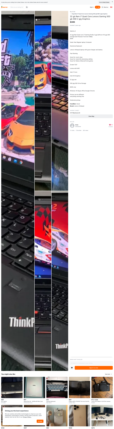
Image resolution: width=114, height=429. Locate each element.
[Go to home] (4, 7)
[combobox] (18, 7)
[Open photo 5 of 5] (60, 281)
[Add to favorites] (72, 368)
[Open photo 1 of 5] (17, 191)
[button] (108, 374)
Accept (40, 421)
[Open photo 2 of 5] (43, 101)
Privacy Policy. (27, 417)
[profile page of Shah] (72, 125)
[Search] (27, 7)
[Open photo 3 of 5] (60, 101)
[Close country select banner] (112, 2)
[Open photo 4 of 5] (43, 281)
